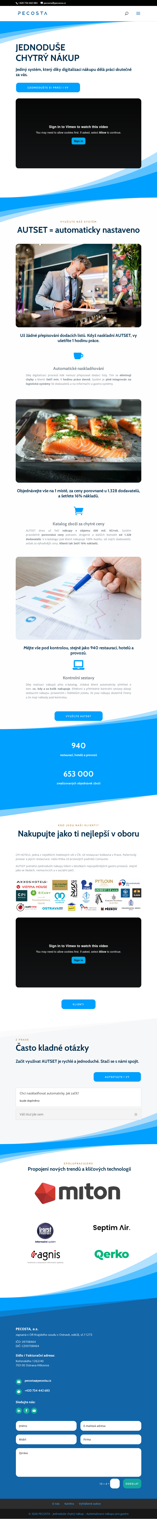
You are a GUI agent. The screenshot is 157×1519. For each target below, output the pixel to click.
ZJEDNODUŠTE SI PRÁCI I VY (48, 87)
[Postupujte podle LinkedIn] (19, 1411)
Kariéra (69, 1503)
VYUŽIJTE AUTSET (78, 716)
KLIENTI (78, 1004)
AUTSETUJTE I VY (117, 1076)
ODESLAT (132, 1483)
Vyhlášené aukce (90, 1503)
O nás (56, 1503)
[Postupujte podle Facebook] (26, 1411)
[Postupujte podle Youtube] (34, 1411)
